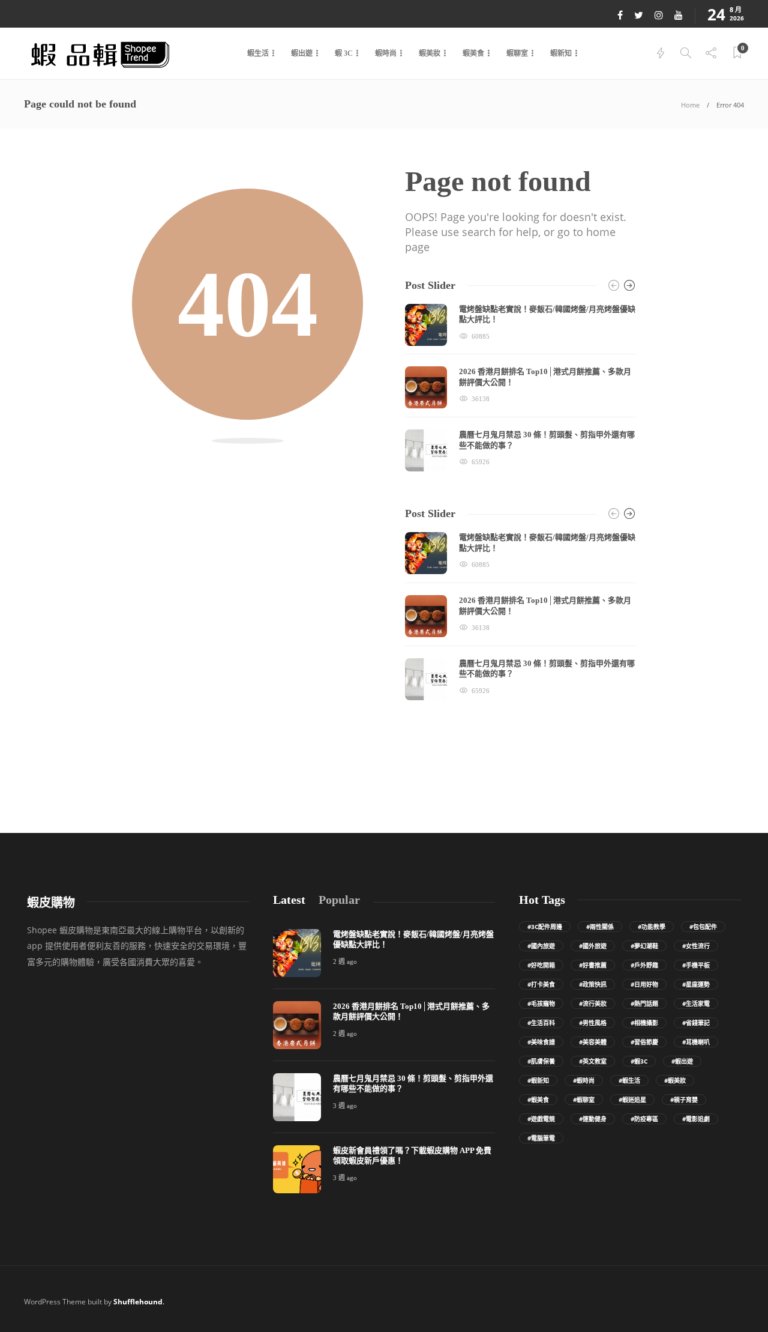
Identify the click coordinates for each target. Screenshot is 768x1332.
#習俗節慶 (644, 1042)
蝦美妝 (429, 53)
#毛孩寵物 (541, 1003)
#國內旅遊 (541, 946)
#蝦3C (639, 1061)
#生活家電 (696, 1003)
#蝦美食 (538, 1099)
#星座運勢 (696, 984)
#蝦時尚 (584, 1080)
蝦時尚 (386, 53)
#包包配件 (703, 926)
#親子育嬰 (684, 1099)
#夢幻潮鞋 (644, 946)
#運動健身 (593, 1119)
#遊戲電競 (541, 1119)
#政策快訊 (593, 984)
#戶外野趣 (644, 965)
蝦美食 (473, 53)
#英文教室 (593, 1061)
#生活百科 (541, 1023)
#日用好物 (644, 984)
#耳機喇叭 (696, 1042)
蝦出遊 (302, 53)
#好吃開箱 (541, 965)
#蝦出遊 (682, 1061)
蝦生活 (258, 53)
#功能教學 (651, 926)
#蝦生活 (629, 1080)
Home (690, 104)
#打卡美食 (541, 984)
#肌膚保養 (541, 1061)
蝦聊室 (517, 53)
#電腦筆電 (541, 1138)
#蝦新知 (538, 1080)
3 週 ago (345, 1105)
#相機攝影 (644, 1023)
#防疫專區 (644, 1119)
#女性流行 (696, 946)
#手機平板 (696, 965)
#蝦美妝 (675, 1080)
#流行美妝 (593, 1003)
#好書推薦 (593, 965)
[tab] (289, 900)
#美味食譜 (541, 1042)
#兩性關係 (600, 926)
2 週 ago (345, 961)
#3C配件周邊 (544, 926)
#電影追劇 (696, 1119)
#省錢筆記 (696, 1023)
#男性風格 (593, 1023)
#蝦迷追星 (632, 1099)
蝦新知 (561, 53)
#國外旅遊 (593, 946)
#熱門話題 (644, 1003)
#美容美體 (593, 1042)
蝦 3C (344, 53)
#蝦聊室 (584, 1099)
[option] (520, 388)
